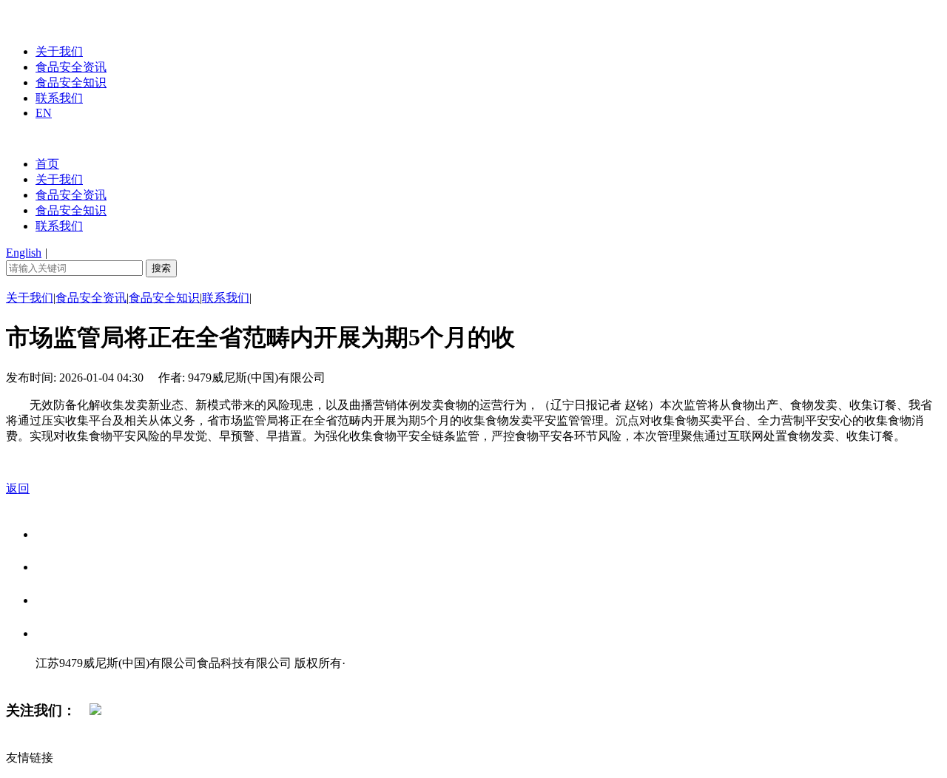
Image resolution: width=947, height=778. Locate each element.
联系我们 (59, 98)
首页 (47, 164)
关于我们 (59, 51)
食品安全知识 (71, 82)
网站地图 (65, 678)
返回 (18, 488)
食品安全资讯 (71, 67)
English (23, 252)
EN (44, 112)
